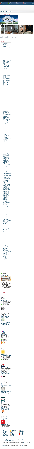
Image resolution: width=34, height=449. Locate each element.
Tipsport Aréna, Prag (6, 252)
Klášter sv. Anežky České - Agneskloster (7, 139)
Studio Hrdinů (5, 247)
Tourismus (8, 373)
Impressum (7, 439)
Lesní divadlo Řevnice (6, 157)
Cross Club (4, 67)
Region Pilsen (10, 3)
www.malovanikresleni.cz (4, 385)
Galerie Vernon (5, 110)
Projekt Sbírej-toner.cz (5, 345)
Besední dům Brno (6, 61)
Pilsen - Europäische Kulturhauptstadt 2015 (5, 379)
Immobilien (7, 274)
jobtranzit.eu (4, 445)
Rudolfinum (5, 224)
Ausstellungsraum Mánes (7, 55)
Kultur (6, 374)
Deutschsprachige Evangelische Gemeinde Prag (6, 355)
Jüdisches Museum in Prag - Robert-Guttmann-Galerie (6, 129)
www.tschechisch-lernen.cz (5, 316)
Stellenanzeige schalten (4, 11)
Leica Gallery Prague (6, 154)
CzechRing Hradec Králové (7, 68)
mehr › (7, 303)
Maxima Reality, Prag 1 (5, 275)
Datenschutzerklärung (15, 439)
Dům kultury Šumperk (6, 85)
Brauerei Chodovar (6, 65)
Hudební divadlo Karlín (6, 119)
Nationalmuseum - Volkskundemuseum (6, 192)
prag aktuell (24, 442)
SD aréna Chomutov (6, 229)
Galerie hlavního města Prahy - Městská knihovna (7, 102)
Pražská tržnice (5, 219)
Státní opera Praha (6, 242)
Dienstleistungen (13, 430)
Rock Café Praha (5, 222)
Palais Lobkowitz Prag (6, 213)
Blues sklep (4, 64)
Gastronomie (6, 306)
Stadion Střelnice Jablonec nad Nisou (6, 240)
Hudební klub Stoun (6, 120)
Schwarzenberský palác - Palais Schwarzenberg (7, 228)
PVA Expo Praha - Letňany (7, 220)
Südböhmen (17, 3)
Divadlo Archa (5, 69)
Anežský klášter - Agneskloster (5, 50)
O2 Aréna (4, 203)
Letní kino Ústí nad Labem (7, 166)
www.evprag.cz (8, 348)
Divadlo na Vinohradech (6, 75)
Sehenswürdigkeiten (4, 361)
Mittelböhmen (10, 2)
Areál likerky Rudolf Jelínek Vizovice (6, 52)
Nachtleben (21, 433)
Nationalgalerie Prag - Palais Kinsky (6, 186)
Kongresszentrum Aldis (6, 142)
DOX (3, 81)
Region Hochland (26, 3)
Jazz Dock (4, 124)
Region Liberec (25, 2)
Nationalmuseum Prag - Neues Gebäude (6, 194)
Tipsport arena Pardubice (7, 251)
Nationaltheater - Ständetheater (5, 200)
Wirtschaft (13, 435)
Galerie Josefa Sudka (6, 106)
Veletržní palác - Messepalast (5, 258)
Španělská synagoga (6, 232)
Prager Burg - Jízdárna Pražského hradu (6, 217)
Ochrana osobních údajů (9, 440)
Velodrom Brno (5, 259)
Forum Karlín (5, 91)
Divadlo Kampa (5, 73)
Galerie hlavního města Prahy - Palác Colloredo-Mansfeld (6, 105)
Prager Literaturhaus (6, 218)
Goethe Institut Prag (6, 112)
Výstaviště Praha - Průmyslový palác (5, 265)
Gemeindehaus (5, 111)
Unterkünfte (20, 24)
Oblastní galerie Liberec (6, 204)
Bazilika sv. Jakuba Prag (7, 60)
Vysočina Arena (5, 261)
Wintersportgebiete (5, 435)
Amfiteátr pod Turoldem (6, 48)
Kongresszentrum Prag (6, 143)
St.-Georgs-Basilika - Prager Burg (6, 237)
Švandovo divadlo (5, 248)
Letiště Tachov (5, 163)
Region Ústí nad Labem (19, 2)
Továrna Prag (5, 253)
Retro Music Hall (5, 221)
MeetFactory (5, 171)
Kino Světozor (5, 137)
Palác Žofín (5, 210)
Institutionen (3, 374)
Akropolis (4, 44)
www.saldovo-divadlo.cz (4, 418)
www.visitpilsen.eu (3, 372)
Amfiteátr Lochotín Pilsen (7, 47)
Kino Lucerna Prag (6, 135)
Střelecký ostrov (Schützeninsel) (5, 246)
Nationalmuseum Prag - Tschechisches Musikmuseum (6, 196)
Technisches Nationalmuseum (5, 250)
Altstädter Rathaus (6, 45)
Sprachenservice (3, 317)
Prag (1, 2)
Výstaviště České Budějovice (5, 263)
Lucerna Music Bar (6, 167)
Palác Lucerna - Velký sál (7, 209)
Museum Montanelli (6, 180)
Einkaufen (21, 430)
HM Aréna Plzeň (5, 116)
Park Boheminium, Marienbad (6, 367)
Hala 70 (4, 113)
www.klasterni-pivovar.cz (4, 305)
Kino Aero (4, 132)
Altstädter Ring (5, 46)
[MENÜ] (33, 1)
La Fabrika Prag (5, 153)
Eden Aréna (4, 88)
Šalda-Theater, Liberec (5, 424)
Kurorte (12, 433)
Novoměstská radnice (6, 202)
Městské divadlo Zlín (6, 172)
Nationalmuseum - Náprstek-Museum (6, 188)
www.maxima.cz (3, 274)
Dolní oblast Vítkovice (6, 80)
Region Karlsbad (3, 3)
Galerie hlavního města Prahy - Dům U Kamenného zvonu (6, 97)
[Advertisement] (26, 11)
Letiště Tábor (5, 162)
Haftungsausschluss (23, 439)
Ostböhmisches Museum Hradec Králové (7, 206)
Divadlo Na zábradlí (6, 76)
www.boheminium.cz (4, 360)
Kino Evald (4, 134)
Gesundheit (4, 432)
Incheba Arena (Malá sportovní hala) (6, 122)
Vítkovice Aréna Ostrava (6, 260)
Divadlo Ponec (5, 77)
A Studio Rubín (5, 43)
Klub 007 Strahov (5, 140)
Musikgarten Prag (4, 300)
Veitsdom (4, 256)
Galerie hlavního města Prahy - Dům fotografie (6, 95)
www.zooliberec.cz (3, 407)
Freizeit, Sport (4, 431)
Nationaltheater (5, 198)
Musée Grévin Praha (6, 177)
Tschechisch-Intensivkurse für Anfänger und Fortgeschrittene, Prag (5, 323)
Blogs (10, 11)
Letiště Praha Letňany (6, 161)
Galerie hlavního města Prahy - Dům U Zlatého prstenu (6, 100)
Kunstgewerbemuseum (6, 152)
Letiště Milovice (5, 160)
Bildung (2, 295)
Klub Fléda (4, 141)
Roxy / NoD (4, 223)
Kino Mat (4, 136)
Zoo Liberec (3, 414)
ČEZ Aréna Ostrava (6, 66)
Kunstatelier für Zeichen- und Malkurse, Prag (6, 392)
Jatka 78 (4, 123)
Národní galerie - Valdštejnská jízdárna (6, 184)
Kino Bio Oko (5, 133)
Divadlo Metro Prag (6, 74)
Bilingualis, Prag (4, 334)
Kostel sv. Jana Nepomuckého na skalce (7, 147)
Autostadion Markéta (6, 59)
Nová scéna (5, 201)
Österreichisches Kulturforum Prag (5, 208)
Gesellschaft (5, 340)
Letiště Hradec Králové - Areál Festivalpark (6, 159)
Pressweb (22, 445)
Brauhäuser (2, 306)
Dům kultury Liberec (6, 84)
